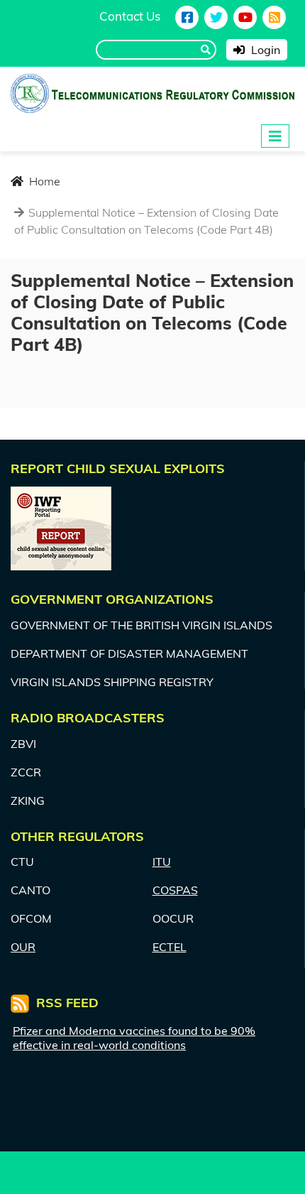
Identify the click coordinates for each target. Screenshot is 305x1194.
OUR (23, 947)
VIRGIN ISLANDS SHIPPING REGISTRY (112, 682)
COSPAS (175, 890)
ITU (161, 861)
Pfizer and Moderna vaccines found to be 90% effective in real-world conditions (134, 1038)
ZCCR (26, 772)
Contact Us (129, 16)
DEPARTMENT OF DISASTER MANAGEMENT (129, 653)
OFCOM (31, 918)
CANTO (30, 890)
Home (43, 181)
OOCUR (173, 918)
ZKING (28, 800)
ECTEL (169, 947)
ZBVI (23, 744)
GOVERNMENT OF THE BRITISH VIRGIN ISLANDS (141, 625)
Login (264, 50)
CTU (22, 861)
